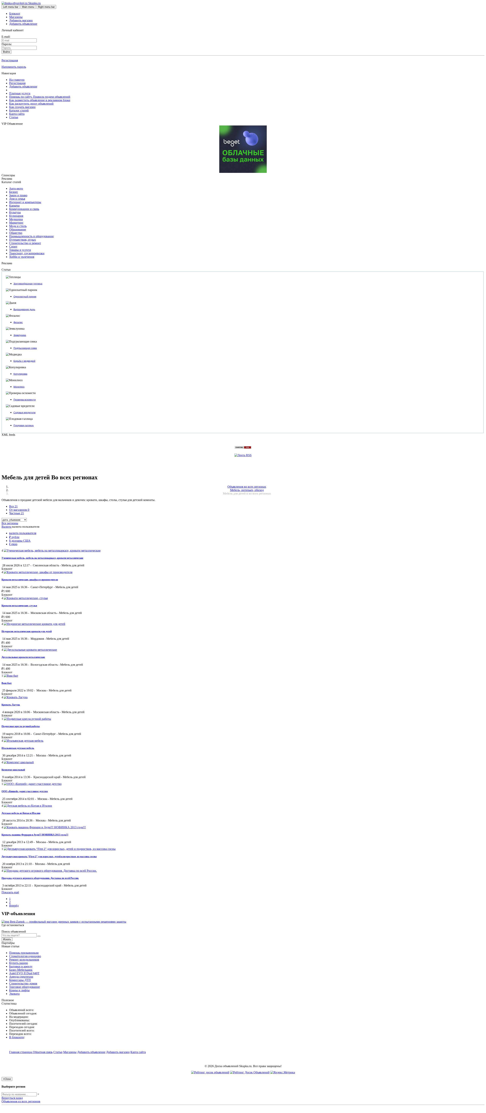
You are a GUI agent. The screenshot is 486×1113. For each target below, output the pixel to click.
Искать (7, 939)
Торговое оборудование (24, 986)
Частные (16, 513)
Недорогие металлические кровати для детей (27, 631)
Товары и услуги (20, 250)
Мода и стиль (18, 226)
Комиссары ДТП (20, 980)
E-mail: (6, 36)
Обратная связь (43, 1052)
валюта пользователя (22, 533)
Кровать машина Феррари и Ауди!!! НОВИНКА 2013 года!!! (35, 834)
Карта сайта (16, 113)
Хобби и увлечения (21, 256)
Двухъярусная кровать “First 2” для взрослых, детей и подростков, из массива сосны (49, 856)
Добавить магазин (21, 20)
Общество (15, 232)
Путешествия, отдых (22, 239)
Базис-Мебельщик (20, 969)
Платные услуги (19, 93)
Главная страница (21, 1052)
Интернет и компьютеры (25, 202)
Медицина (16, 219)
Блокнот (14, 13)
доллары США (20, 540)
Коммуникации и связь (24, 209)
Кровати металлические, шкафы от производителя (30, 579)
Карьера (14, 205)
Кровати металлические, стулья (19, 605)
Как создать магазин (22, 107)
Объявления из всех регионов (21, 1101)
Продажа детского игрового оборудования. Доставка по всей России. (40, 878)
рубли (14, 537)
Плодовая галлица (23, 425)
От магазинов (19, 509)
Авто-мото (16, 188)
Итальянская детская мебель (18, 748)
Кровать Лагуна (11, 704)
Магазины (16, 17)
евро (13, 544)
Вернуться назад (12, 1098)
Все (13, 506)
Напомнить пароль (14, 66)
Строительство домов (23, 983)
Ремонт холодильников (24, 959)
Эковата (14, 993)
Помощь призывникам (24, 952)
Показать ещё (10, 892)
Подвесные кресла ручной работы (21, 726)
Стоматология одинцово (25, 956)
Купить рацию (18, 963)
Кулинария (16, 215)
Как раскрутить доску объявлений (31, 103)
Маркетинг (16, 222)
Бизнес (13, 192)
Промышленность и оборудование (31, 236)
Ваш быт (7, 683)
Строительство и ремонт (25, 243)
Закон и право (18, 195)
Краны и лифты (19, 990)
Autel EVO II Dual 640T (24, 973)
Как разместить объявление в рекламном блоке (39, 100)
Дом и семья (17, 198)
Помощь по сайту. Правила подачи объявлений (39, 96)
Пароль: (7, 44)
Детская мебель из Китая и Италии (21, 813)
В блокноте (16, 1037)
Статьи (13, 117)
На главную (16, 79)
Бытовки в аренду (20, 966)
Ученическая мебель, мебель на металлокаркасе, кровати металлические (42, 557)
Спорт (13, 246)
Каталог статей (19, 110)
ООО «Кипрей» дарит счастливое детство (25, 791)
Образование (17, 229)
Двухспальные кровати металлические (23, 657)
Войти (6, 51)
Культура (15, 212)
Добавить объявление (23, 23)
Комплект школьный (13, 769)
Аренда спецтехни (21, 976)
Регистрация (10, 60)
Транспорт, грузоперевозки (26, 253)
